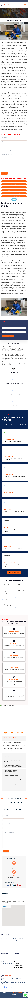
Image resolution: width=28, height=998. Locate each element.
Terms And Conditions (6, 963)
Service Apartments (6, 961)
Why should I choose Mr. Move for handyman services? (11, 738)
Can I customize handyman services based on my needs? (13, 780)
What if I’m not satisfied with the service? (13, 784)
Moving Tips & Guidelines (7, 958)
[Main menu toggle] (25, 5)
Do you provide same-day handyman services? (12, 761)
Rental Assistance (5, 960)
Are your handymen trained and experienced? (11, 755)
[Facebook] (19, 1)
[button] (14, 738)
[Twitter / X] (23, 1)
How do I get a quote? (8, 788)
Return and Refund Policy (13, 997)
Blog (2, 956)
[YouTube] (26, 1)
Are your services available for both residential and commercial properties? (13, 766)
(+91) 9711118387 (10, 1)
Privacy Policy (4, 997)
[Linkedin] (22, 1)
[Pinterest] (24, 1)
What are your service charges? (11, 775)
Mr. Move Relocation (17, 992)
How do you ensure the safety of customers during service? (11, 771)
